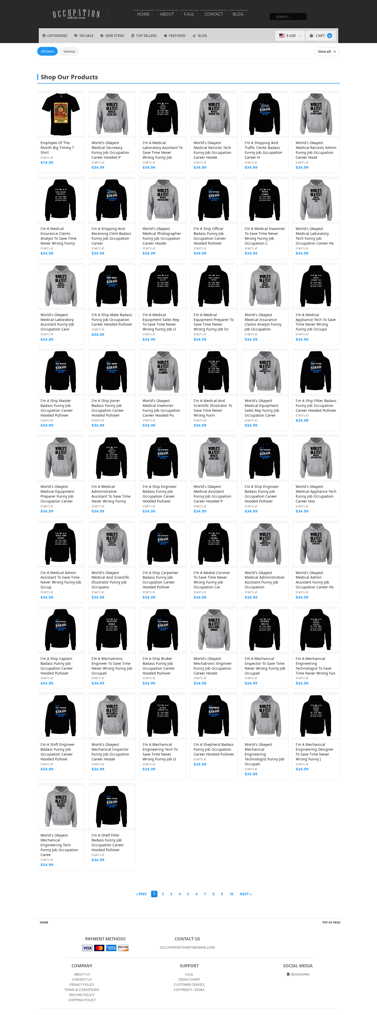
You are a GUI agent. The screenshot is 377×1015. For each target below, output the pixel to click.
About (167, 14)
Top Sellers (146, 35)
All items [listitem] (47, 51)
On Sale (86, 35)
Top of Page (331, 922)
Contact (214, 14)
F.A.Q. (189, 14)
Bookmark (300, 974)
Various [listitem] (69, 51)
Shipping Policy (82, 1000)
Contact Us (82, 979)
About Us (82, 974)
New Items (114, 35)
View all (324, 51)
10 (231, 894)
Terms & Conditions (81, 989)
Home (143, 14)
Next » (246, 894)
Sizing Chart (189, 979)
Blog (238, 14)
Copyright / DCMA (189, 989)
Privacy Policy (82, 984)
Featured (177, 35)
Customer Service (189, 984)
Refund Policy (81, 994)
